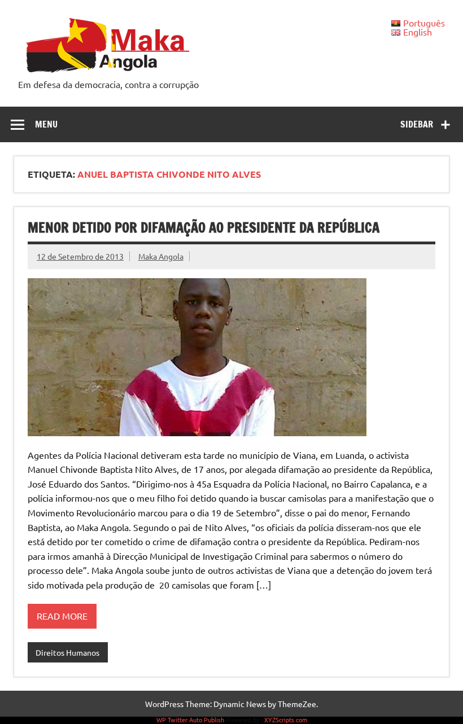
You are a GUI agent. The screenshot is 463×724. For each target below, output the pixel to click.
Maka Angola (161, 256)
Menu (46, 124)
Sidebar (416, 124)
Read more (62, 615)
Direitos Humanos (67, 652)
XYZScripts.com (285, 719)
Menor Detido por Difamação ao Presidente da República (203, 227)
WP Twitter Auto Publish (190, 719)
